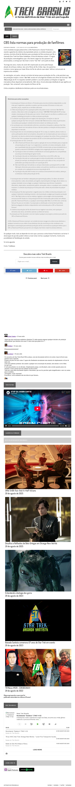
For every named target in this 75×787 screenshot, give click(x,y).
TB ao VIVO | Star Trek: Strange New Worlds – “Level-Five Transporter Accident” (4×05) (34, 737)
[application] (37, 408)
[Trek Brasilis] (37, 12)
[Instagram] (69, 1)
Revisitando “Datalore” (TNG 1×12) (17, 731)
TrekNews (11, 246)
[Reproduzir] (6, 426)
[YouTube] (59, 1)
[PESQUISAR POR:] (61, 29)
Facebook (56, 785)
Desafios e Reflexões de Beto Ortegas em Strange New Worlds (31, 543)
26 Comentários (33, 47)
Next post (44, 278)
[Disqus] (37, 308)
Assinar (54, 261)
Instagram (68, 785)
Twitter (62, 785)
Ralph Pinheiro (10, 47)
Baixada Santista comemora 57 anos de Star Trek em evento (30, 642)
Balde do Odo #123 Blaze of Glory (16, 744)
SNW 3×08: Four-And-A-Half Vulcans (20, 490)
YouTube (49, 785)
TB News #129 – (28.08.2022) (17, 687)
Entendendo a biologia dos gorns (18, 592)
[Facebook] (63, 1)
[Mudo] (66, 426)
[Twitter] (66, 1)
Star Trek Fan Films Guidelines (20, 56)
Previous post (32, 278)
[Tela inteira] (69, 426)
